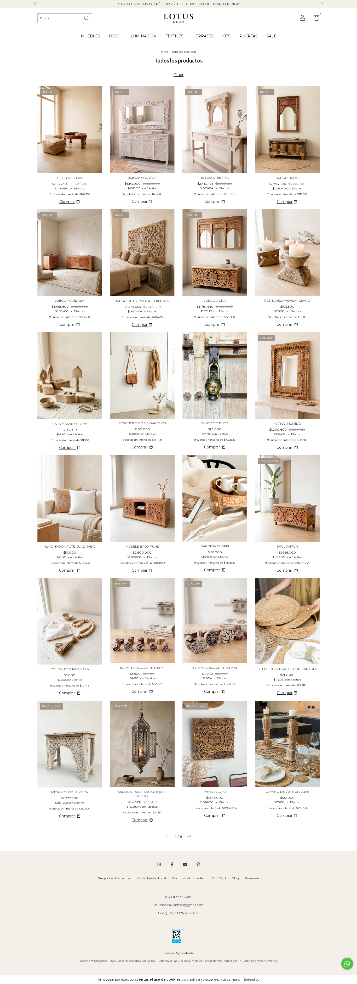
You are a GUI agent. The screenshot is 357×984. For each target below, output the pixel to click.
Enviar (228, 90)
